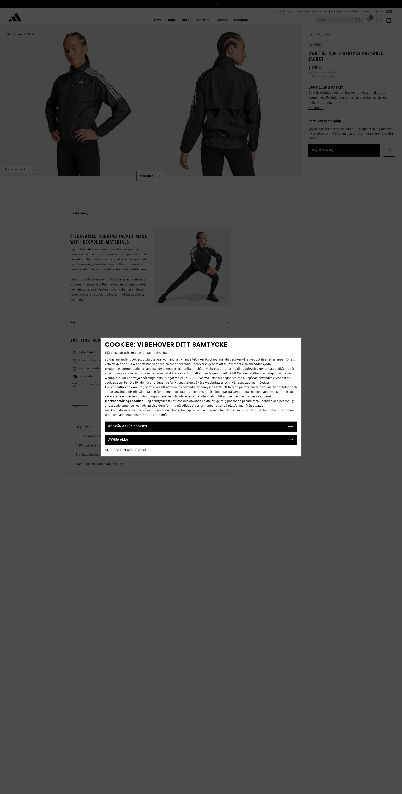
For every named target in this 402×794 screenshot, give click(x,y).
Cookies (264, 382)
